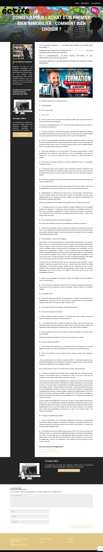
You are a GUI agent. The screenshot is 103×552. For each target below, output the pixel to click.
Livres (77, 3)
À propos (42, 542)
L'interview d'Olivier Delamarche (51, 451)
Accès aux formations (45, 539)
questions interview (78, 50)
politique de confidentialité (18, 545)
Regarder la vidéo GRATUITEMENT (22, 134)
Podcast (70, 539)
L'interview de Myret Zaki (49, 449)
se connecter (95, 3)
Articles (70, 542)
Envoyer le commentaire (81, 527)
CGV (11, 543)
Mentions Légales (15, 541)
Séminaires (85, 3)
